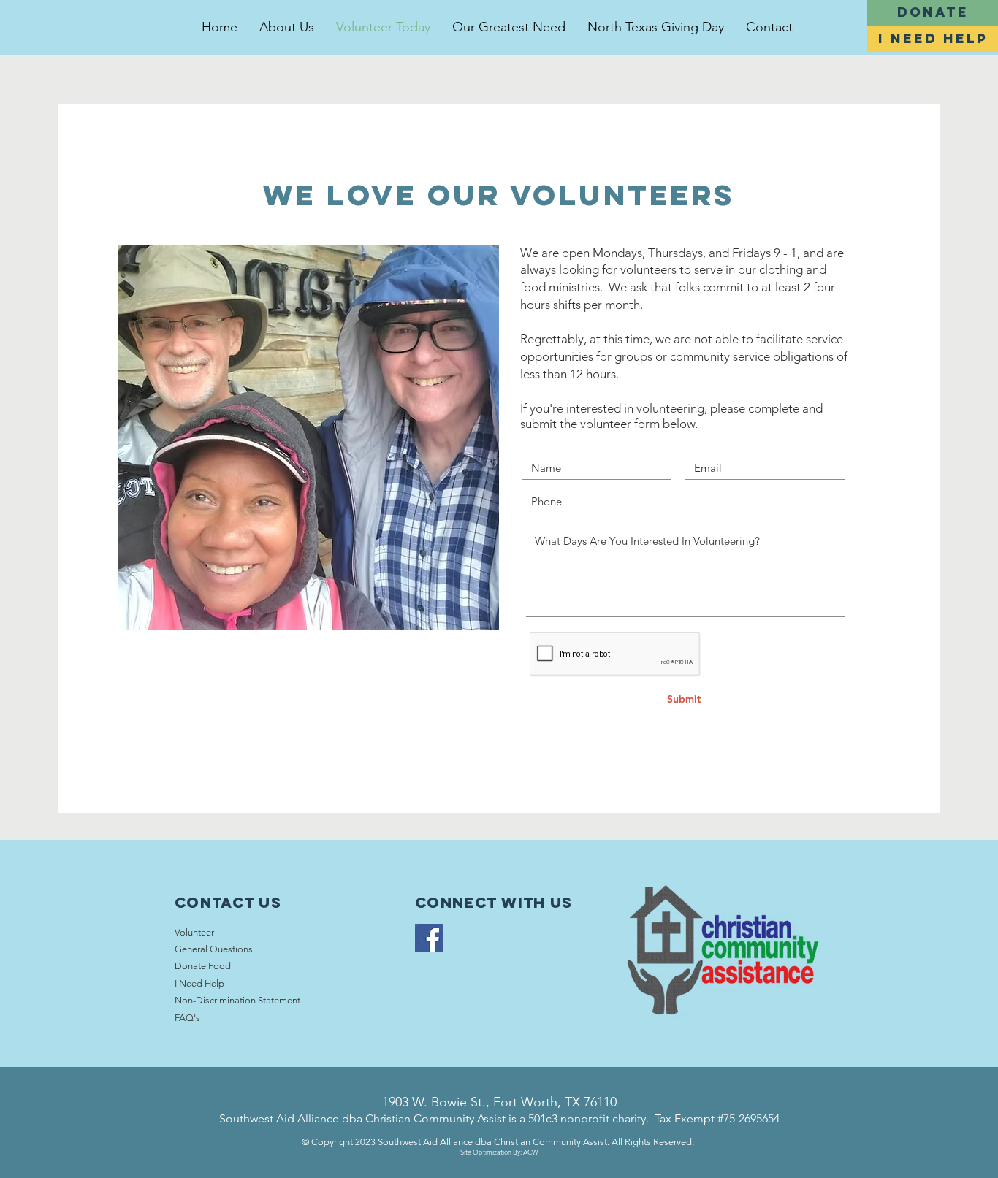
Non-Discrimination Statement (237, 1000)
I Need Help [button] (199, 983)
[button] (932, 39)
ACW (530, 1151)
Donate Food (203, 965)
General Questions (214, 949)
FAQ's (187, 1017)
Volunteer (194, 932)
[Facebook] (429, 938)
